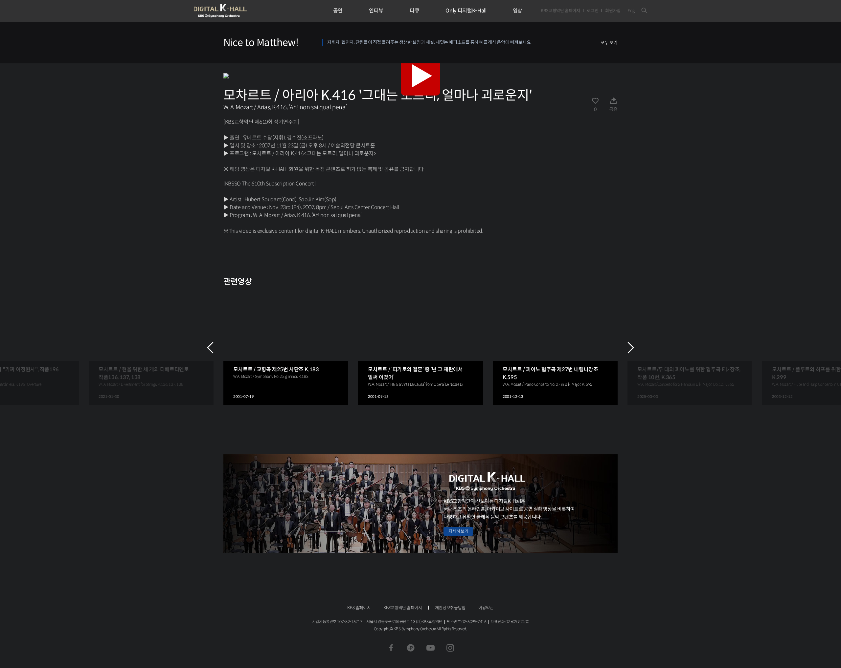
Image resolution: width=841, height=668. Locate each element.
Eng (631, 10)
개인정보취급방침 (450, 608)
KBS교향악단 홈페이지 (560, 10)
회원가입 (613, 10)
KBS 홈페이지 (359, 608)
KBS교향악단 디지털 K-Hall (235, 10)
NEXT (631, 347)
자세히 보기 (458, 531)
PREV (210, 347)
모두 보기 (609, 43)
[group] (151, 348)
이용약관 (486, 608)
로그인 (592, 10)
